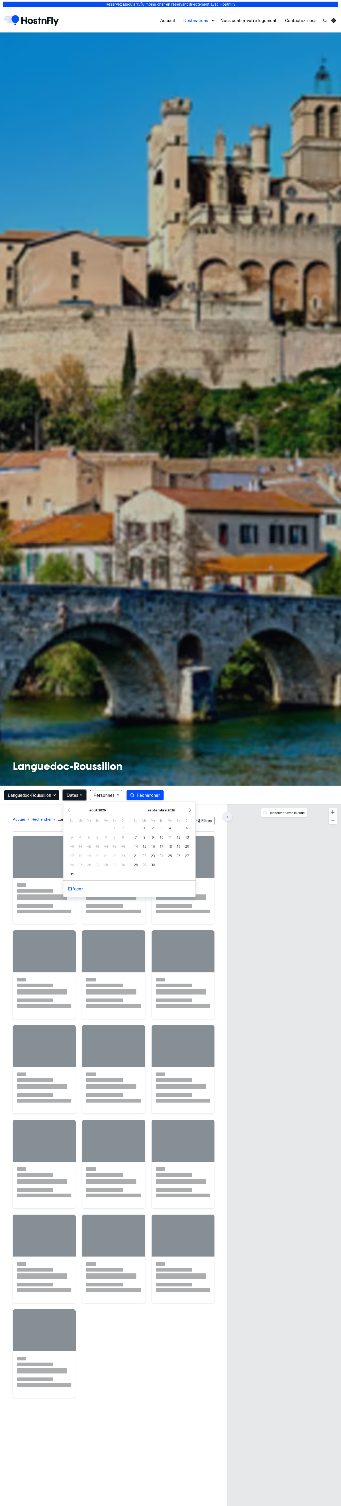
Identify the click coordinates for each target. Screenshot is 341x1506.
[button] (333, 20)
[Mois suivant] (188, 810)
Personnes (104, 795)
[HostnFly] (31, 20)
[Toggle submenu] (213, 20)
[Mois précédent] (71, 810)
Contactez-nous (300, 20)
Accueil (167, 20)
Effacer (75, 889)
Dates (72, 795)
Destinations (195, 20)
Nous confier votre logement (248, 20)
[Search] (325, 20)
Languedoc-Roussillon (29, 795)
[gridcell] (114, 828)
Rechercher (42, 819)
